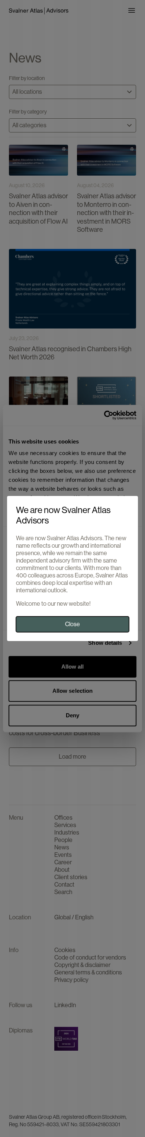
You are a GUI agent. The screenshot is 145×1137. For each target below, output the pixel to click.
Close (72, 624)
